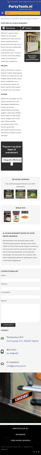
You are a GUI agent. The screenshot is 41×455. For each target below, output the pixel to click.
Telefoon (4, 284)
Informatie (20, 434)
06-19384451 (13, 2)
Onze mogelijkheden (20, 440)
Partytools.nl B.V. (20, 428)
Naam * (3, 275)
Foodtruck (32, 191)
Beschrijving (10, 28)
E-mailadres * (6, 292)
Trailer (8, 191)
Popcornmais (26, 212)
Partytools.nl (5, 19)
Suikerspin (7, 212)
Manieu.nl (4, 449)
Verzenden (8, 325)
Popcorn (35, 19)
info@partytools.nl (28, 2)
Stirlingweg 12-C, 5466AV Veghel (23, 341)
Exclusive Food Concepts (21, 19)
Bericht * (4, 301)
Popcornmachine (19, 212)
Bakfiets (20, 191)
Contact (28, 28)
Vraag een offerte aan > (12, 161)
